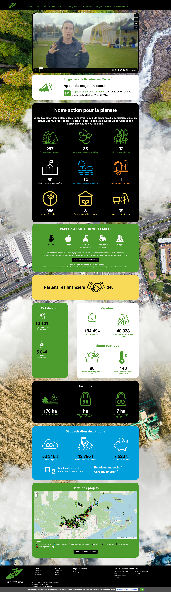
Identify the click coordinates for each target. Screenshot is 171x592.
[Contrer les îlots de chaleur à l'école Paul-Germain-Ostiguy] (73, 525)
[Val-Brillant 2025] (97, 504)
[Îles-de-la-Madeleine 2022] (123, 513)
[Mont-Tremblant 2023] (66, 520)
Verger (99, 6)
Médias (108, 6)
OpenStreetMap (127, 537)
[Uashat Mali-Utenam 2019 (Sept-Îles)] (103, 493)
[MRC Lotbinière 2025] (79, 518)
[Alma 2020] (79, 504)
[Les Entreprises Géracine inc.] (96, 503)
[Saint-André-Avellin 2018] (63, 523)
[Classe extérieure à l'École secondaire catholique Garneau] (61, 525)
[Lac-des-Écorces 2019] (62, 517)
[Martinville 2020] (78, 526)
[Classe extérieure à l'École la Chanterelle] (76, 524)
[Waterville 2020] (78, 526)
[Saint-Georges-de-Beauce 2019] (83, 520)
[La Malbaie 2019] (85, 510)
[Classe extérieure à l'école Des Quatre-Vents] (81, 505)
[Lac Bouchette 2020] (76, 506)
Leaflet (119, 537)
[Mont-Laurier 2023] (61, 518)
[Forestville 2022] (90, 503)
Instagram (77, 572)
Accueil (29, 6)
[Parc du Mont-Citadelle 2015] (90, 510)
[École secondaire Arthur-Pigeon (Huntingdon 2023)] (67, 527)
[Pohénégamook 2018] (90, 511)
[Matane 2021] (97, 502)
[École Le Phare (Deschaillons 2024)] (77, 517)
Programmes (74, 6)
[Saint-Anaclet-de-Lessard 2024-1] (93, 505)
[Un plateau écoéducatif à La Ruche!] (77, 526)
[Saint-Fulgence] (82, 505)
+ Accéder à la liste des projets (85, 552)
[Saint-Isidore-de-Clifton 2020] (79, 526)
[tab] (51, 240)
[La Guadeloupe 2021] (82, 521)
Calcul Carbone (121, 6)
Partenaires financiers (64, 287)
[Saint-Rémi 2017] (70, 526)
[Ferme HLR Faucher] (83, 523)
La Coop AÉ (41, 6)
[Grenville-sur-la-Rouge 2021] (65, 523)
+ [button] (36, 493)
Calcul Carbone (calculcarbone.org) (85, 260)
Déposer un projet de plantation (88, 91)
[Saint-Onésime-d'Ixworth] (87, 513)
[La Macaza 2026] (65, 518)
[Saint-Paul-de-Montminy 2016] (85, 516)
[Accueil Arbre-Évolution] (12, 6)
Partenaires (88, 6)
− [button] (36, 496)
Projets (52, 6)
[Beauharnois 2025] (69, 525)
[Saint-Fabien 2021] (91, 506)
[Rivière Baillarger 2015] (85, 520)
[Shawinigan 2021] (73, 517)
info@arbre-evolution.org (82, 568)
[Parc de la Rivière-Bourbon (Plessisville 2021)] (78, 520)
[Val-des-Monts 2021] (60, 523)
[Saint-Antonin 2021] (89, 509)
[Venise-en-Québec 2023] (72, 527)
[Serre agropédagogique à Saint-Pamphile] (87, 515)
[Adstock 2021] (81, 521)
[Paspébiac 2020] (108, 508)
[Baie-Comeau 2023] (95, 500)
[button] (127, 589)
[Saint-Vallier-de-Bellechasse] (83, 515)
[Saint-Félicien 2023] (75, 504)
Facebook (77, 570)
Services (62, 6)
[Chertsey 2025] (69, 520)
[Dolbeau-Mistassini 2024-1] (76, 502)
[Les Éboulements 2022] (85, 511)
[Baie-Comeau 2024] (94, 500)
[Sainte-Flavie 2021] (94, 504)
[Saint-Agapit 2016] (80, 517)
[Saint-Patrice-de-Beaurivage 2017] (81, 518)
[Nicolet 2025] (74, 519)
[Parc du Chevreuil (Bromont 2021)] (74, 526)
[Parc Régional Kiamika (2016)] (64, 517)
